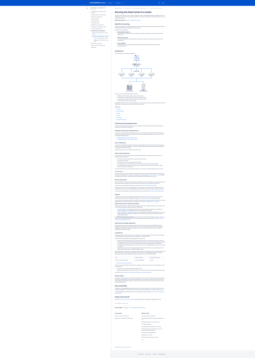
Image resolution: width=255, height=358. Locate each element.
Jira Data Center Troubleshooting (148, 332)
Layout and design (95, 18)
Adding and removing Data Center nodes (123, 318)
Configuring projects (95, 22)
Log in (163, 2)
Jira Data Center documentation (98, 30)
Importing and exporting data (97, 24)
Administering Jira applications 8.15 (98, 7)
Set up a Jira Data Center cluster (101, 38)
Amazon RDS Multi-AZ (122, 209)
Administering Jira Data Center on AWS (149, 337)
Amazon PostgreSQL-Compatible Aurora (126, 212)
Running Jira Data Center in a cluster (100, 36)
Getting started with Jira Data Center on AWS (127, 137)
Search (159, 3)
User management (95, 20)
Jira (142, 339)
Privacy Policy (141, 354)
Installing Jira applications (96, 16)
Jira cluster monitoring (146, 324)
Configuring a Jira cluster (146, 334)
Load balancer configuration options (130, 272)
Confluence (121, 347)
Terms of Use (148, 354)
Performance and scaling (96, 43)
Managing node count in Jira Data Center (150, 321)
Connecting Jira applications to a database (149, 201)
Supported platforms (147, 196)
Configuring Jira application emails (98, 26)
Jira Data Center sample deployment (155, 191)
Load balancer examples (145, 272)
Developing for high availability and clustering (151, 326)
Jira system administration (96, 28)
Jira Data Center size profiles (155, 174)
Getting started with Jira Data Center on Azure (127, 139)
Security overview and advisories (98, 45)
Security (154, 354)
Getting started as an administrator (98, 14)
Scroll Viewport (128, 347)
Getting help (93, 47)
